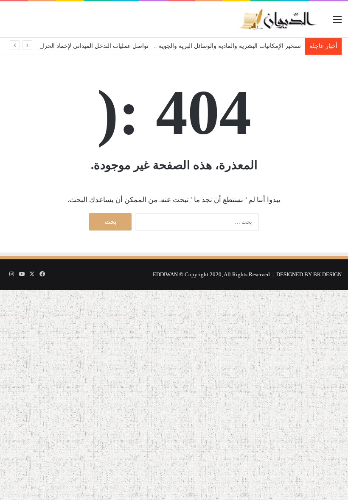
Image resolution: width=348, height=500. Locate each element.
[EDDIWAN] (278, 19)
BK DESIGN (327, 274)
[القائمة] (337, 22)
